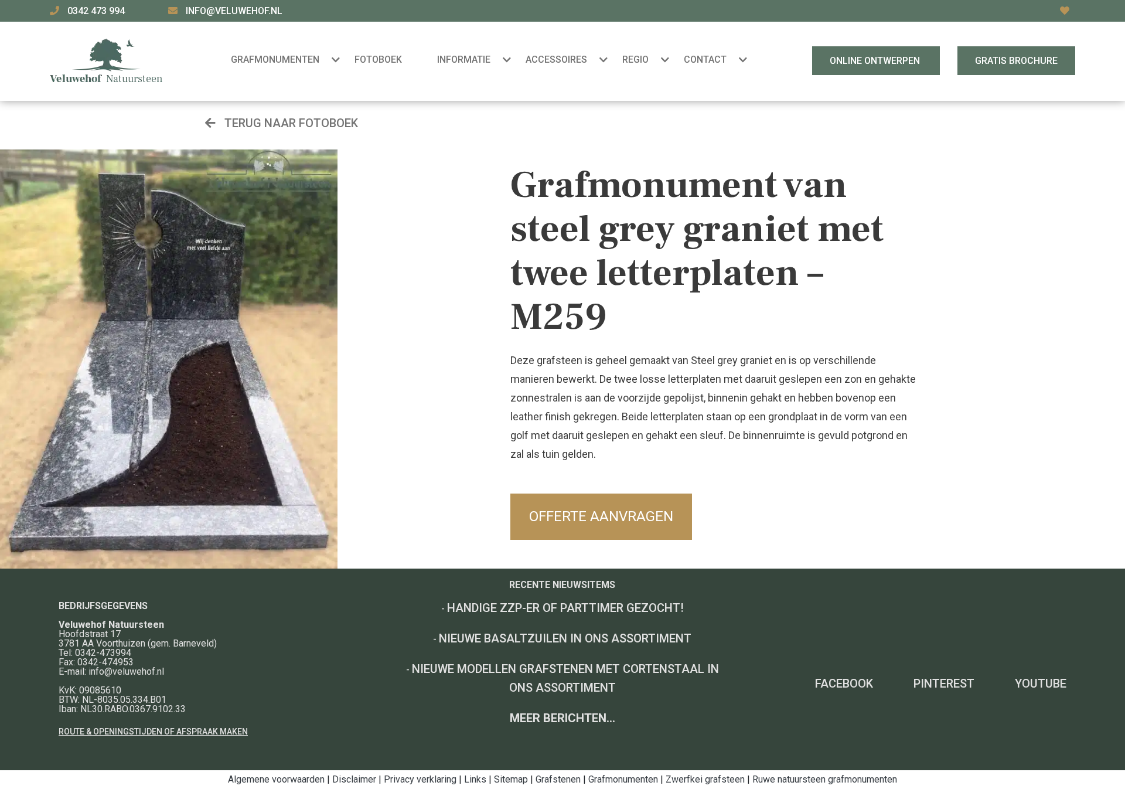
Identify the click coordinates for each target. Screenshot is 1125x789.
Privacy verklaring (420, 779)
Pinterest (943, 683)
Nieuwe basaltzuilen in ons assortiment (565, 638)
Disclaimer (354, 779)
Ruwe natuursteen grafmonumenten (824, 779)
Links (475, 779)
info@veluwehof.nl (234, 10)
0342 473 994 (97, 10)
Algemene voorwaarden (276, 779)
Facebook (844, 683)
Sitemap (511, 779)
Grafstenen (558, 779)
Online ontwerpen (876, 60)
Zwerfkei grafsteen (705, 779)
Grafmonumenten (623, 779)
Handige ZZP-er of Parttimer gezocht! (565, 608)
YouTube (1040, 683)
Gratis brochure (1016, 60)
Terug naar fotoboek (289, 123)
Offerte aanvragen (601, 516)
